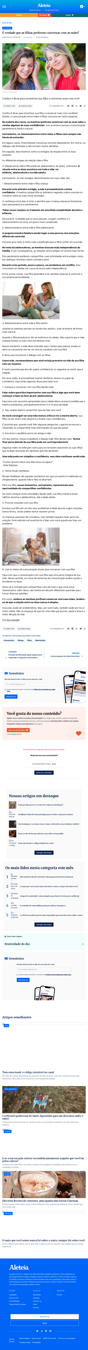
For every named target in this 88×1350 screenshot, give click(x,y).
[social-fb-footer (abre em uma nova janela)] (42, 1331)
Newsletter (37, 1295)
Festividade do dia (17, 944)
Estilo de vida (7, 23)
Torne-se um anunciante (66, 1338)
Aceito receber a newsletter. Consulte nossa (31, 690)
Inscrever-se (11, 696)
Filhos (29, 640)
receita (7, 1174)
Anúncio (36, 1308)
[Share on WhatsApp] (85, 106)
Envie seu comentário (44, 773)
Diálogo (21, 640)
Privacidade (36, 1342)
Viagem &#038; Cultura (17, 1304)
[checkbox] (5, 689)
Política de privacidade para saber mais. (58, 975)
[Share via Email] (81, 106)
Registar (19, 15)
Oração (68, 15)
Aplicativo (36, 1298)
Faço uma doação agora (16, 730)
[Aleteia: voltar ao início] (44, 5)
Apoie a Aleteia (24, 1338)
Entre (54, 764)
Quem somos (36, 1338)
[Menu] (14, 6)
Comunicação (9, 640)
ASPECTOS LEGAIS (49, 1338)
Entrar (45, 1323)
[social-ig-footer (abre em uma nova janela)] (51, 1331)
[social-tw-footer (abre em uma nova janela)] (46, 1331)
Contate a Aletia (24, 1342)
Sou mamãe (13, 620)
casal (6, 1026)
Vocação (8, 1131)
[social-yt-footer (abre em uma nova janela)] (37, 1331)
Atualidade (13, 1295)
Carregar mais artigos (44, 853)
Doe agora (43, 15)
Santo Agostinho (10, 1089)
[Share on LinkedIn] (72, 106)
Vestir (35, 1304)
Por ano (59, 1295)
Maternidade (40, 640)
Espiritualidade (14, 1301)
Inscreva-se (37, 1301)
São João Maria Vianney (52, 10)
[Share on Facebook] (68, 106)
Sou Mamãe (28, 37)
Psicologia (8, 1213)
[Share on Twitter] (76, 106)
